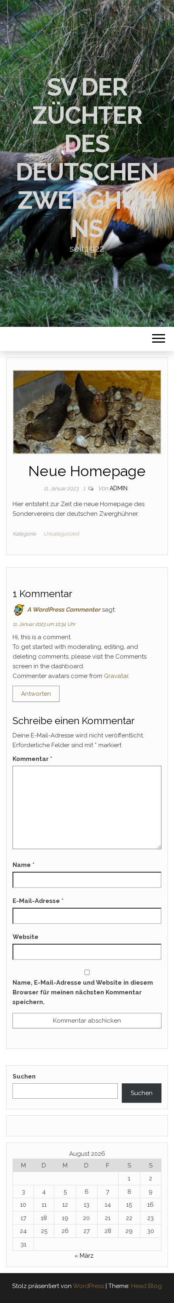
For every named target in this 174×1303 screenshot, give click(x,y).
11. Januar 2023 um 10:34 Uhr (44, 624)
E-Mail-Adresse (38, 901)
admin (118, 488)
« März (83, 1255)
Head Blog (146, 1286)
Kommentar (32, 759)
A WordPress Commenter (63, 609)
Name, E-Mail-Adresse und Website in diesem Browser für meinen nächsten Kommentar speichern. (83, 992)
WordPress (88, 1286)
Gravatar (116, 676)
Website (25, 937)
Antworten (36, 693)
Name (23, 865)
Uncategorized (61, 534)
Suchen (24, 1076)
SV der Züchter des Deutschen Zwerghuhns (87, 158)
